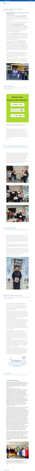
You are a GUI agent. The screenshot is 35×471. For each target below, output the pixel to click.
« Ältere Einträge (6, 470)
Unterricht (25, 374)
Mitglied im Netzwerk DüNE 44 (13, 295)
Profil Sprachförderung (11, 10)
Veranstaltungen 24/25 (27, 229)
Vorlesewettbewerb (9, 228)
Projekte (19, 374)
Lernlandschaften (22, 87)
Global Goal (9, 147)
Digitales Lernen (10, 87)
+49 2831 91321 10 (7, 0)
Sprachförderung (9, 86)
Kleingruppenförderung (16, 87)
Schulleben (27, 147)
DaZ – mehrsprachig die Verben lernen (15, 146)
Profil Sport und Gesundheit (26, 297)
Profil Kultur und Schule (15, 297)
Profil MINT (20, 297)
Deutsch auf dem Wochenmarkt (13, 9)
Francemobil (7, 373)
